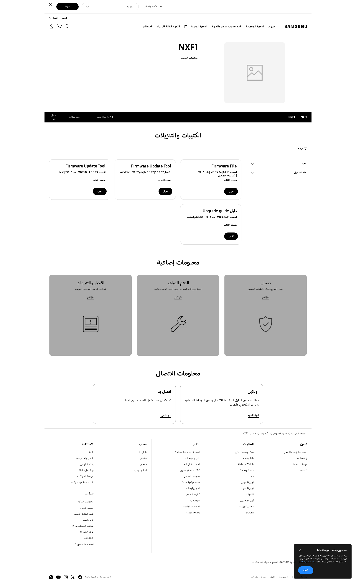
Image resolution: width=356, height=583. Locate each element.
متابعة (67, 6)
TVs (252, 476)
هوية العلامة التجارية (83, 514)
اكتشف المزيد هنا (308, 561)
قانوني (272, 577)
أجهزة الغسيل (247, 500)
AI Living (302, 458)
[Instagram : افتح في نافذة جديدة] (65, 577)
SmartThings (300, 464)
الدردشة (196, 500)
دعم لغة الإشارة (193, 512)
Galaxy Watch (246, 464)
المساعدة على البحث (190, 464)
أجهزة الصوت (247, 488)
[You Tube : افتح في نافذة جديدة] (58, 577)
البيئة (91, 452)
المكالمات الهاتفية (191, 506)
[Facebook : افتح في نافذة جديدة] (80, 577)
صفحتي (143, 458)
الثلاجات (250, 494)
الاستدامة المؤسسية (83, 482)
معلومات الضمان (189, 57)
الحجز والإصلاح (193, 488)
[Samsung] (296, 26)
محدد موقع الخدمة (191, 482)
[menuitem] (271, 26)
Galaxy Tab (248, 458)
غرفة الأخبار (87, 532)
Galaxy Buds (247, 470)
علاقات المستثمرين (84, 526)
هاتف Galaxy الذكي (244, 452)
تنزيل (231, 191)
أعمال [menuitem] (54, 18)
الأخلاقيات (88, 538)
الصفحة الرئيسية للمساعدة (187, 452)
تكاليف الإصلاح (193, 494)
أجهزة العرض (247, 482)
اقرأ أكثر (265, 297)
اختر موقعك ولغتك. (153, 6)
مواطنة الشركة (86, 476)
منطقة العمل (86, 507)
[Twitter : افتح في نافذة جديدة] (73, 577)
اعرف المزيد (253, 415)
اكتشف (303, 470)
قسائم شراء (141, 470)
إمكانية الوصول (86, 464)
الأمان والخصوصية (84, 458)
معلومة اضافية (76, 117)
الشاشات (249, 512)
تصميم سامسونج (85, 544)
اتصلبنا (53, 117)
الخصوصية (283, 577)
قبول (305, 570)
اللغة (304, 164)
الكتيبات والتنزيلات (104, 117)
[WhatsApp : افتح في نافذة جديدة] (51, 577)
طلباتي (144, 452)
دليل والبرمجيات (192, 458)
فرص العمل (87, 519)
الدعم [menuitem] (64, 18)
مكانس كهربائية (246, 506)
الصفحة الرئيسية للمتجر (295, 452)
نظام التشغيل (300, 173)
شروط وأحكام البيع (258, 577)
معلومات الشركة (85, 501)
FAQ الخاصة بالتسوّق (190, 470)
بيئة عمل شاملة (86, 470)
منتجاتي (143, 464)
